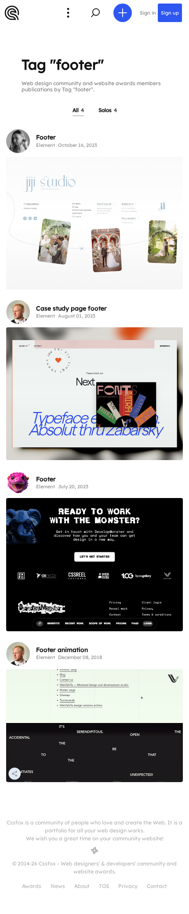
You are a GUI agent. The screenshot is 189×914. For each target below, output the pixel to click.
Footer (46, 137)
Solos (107, 110)
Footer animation (62, 650)
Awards (31, 886)
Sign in (148, 13)
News (58, 886)
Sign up (170, 13)
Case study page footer (71, 308)
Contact (157, 886)
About (82, 886)
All (78, 110)
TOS (104, 886)
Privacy (128, 886)
